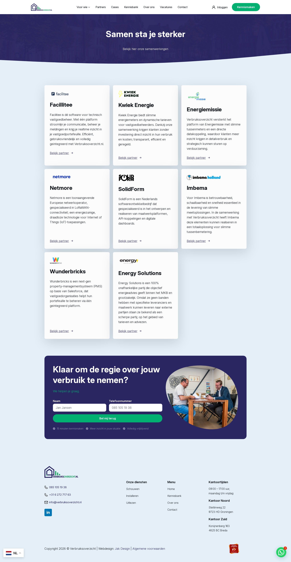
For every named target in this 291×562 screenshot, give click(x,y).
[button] (281, 552)
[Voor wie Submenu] (88, 7)
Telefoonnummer (121, 401)
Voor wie (82, 7)
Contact (182, 7)
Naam (57, 401)
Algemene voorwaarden (148, 548)
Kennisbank (131, 7)
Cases (115, 7)
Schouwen (132, 489)
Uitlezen (131, 502)
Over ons (149, 7)
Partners (100, 7)
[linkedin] (48, 512)
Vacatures (166, 7)
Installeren (132, 495)
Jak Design (122, 548)
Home (171, 489)
